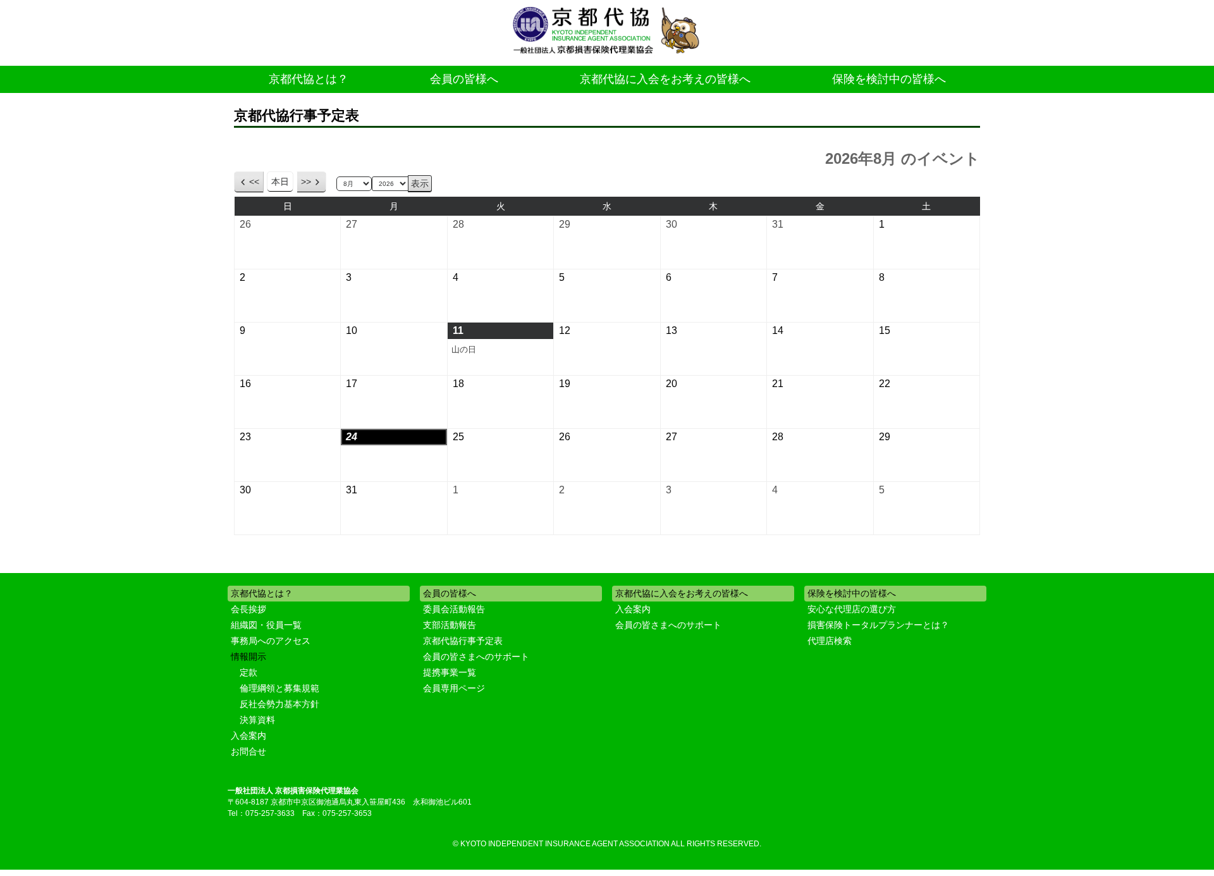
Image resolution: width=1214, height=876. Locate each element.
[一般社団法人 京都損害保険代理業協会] (607, 31)
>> (306, 181)
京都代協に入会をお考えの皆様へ (665, 79)
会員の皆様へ (464, 79)
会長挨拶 (248, 609)
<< (254, 181)
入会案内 (248, 736)
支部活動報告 (449, 625)
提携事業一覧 (449, 672)
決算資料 (257, 720)
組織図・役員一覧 (266, 625)
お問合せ (248, 751)
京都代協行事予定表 (463, 641)
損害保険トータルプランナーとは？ (878, 625)
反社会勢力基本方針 (279, 704)
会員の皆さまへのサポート (476, 656)
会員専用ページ (454, 688)
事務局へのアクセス (270, 641)
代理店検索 (829, 641)
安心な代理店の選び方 (851, 609)
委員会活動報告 (454, 609)
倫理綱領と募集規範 (279, 688)
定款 (248, 672)
